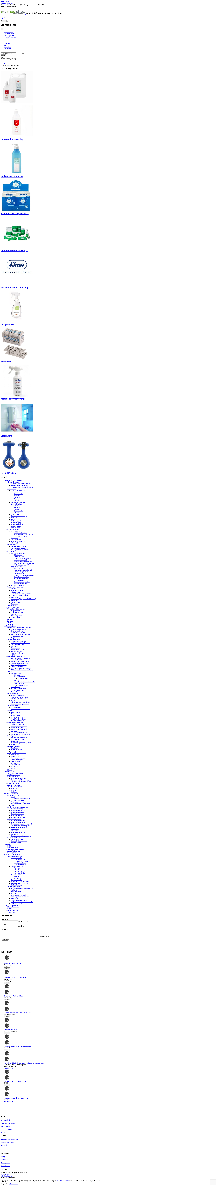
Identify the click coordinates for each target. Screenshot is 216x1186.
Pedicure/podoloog (13, 746)
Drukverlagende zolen (18, 758)
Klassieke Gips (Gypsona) (19, 729)
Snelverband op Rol (17, 666)
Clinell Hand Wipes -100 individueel (15, 977)
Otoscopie (10, 551)
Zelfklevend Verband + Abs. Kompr (22, 670)
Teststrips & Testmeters (15, 587)
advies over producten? (8, 1142)
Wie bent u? (4, 1160)
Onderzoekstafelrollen (18, 839)
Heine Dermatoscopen (21, 578)
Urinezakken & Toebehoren (19, 883)
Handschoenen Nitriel (17, 812)
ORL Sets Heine (19, 573)
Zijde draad (14, 741)
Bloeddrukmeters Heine (21, 577)
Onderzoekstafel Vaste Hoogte (21, 782)
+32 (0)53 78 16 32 (7, 1)
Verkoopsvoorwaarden (8, 1123)
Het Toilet (14, 893)
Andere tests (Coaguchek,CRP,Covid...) (23, 599)
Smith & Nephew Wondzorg (19, 697)
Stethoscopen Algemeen (18, 548)
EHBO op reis (11, 853)
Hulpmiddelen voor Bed (18, 895)
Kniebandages (15, 765)
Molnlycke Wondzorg (17, 695)
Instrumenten (11, 489)
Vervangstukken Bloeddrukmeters (22, 487)
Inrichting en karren (13, 775)
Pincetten (17, 499)
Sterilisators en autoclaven (15, 773)
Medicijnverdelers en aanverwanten (22, 902)
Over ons (7, 43)
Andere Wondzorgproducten (20, 704)
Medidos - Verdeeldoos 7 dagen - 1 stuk (16, 1098)
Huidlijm (13, 744)
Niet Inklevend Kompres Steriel (20, 634)
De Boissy (14, 788)
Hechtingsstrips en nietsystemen (21, 743)
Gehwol (13, 751)
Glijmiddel (14, 714)
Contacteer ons (9, 35)
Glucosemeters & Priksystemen (21, 594)
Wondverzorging (12, 693)
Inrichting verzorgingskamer (20, 897)
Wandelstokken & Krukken (19, 900)
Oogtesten (14, 604)
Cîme (12, 805)
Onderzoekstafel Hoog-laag (20, 780)
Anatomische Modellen (14, 785)
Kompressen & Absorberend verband (19, 627)
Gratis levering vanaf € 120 (9, 1139)
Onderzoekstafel (12, 776)
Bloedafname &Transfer (18, 778)
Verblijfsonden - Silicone (18, 719)
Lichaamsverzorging (13, 795)
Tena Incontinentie (17, 866)
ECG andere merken (20, 536)
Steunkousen (15, 756)
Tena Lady (17, 868)
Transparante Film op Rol (18, 665)
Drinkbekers (15, 898)
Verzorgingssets (12, 705)
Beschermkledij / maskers (19, 817)
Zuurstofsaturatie (13, 607)
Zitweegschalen (16, 617)
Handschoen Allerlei (17, 815)
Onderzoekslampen (13, 783)
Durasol (13, 790)
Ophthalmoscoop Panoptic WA (24, 563)
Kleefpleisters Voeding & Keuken (21, 668)
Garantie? (4, 1145)
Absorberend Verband (18, 633)
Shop (5, 45)
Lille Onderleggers (20, 864)
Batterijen (10, 624)
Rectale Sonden (16, 715)
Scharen (16, 492)
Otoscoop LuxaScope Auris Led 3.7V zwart (17, 1046)
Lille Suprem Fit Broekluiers (22, 861)
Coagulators (15, 514)
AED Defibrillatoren (13, 851)
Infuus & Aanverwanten (18, 688)
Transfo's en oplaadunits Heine (24, 575)
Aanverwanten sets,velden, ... (20, 709)
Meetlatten (14, 614)
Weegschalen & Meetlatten (16, 609)
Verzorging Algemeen (18, 802)
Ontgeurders (15, 829)
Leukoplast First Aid (17, 660)
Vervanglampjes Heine (21, 583)
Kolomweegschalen (17, 612)
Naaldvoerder (18, 494)
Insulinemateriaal (19, 677)
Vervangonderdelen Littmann (20, 550)
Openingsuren (5, 1163)
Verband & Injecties (10, 626)
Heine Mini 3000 (19, 580)
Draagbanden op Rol (17, 649)
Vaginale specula (16, 521)
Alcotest (13, 589)
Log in (3, 18)
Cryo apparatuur (16, 526)
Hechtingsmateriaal (13, 736)
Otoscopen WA (19, 556)
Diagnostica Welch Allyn (18, 553)
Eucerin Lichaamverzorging (22, 798)
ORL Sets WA (18, 555)
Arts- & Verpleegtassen (15, 787)
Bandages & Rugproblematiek (16, 753)
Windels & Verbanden (14, 639)
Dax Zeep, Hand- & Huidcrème (20, 804)
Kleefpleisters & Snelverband (16, 656)
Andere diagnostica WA (21, 565)
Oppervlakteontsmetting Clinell (21, 826)
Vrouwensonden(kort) (18, 721)
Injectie (9, 671)
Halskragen (14, 763)
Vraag (5, 929)
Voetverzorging (16, 523)
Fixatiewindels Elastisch (18, 641)
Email (4, 924)
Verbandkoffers (12, 848)
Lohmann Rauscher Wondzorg (20, 702)
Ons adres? (4, 1132)
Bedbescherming (16, 885)
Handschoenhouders (17, 814)
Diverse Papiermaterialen (19, 841)
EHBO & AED (8, 844)
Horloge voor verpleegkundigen (21, 836)
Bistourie (14, 517)
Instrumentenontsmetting (19, 827)
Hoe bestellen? (8, 32)
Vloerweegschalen (17, 616)
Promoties (7, 47)
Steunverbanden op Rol (18, 653)
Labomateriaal (15, 592)
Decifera (13, 700)
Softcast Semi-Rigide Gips (19, 732)
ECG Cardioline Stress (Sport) (23, 534)
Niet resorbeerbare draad (19, 737)
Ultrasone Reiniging (17, 524)
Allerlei (13, 519)
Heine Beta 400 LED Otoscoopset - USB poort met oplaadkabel (24, 1063)
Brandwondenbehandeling (15, 849)
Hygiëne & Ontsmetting (11, 793)
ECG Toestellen (15, 531)
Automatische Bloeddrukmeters (21, 484)
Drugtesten (14, 597)
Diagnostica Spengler (17, 585)
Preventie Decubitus (17, 892)
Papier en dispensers (14, 837)
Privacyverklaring (6, 1129)
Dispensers (14, 834)
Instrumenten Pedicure (18, 749)
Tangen (16, 501)
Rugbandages (15, 754)
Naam (5, 919)
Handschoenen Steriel (18, 810)
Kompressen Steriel (17, 631)
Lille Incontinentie (16, 858)
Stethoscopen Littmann (18, 546)
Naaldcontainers (19, 683)
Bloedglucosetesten (17, 590)
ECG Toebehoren (16, 539)
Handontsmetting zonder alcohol (21, 824)
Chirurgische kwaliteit (18, 490)
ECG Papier (14, 538)
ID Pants (16, 876)
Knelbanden (14, 692)
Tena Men (17, 870)
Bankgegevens (5, 1126)
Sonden (9, 710)
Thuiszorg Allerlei (16, 903)
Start (5, 63)
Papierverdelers (16, 842)
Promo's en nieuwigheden (12, 905)
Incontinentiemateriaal (14, 856)
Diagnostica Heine (16, 567)
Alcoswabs (14, 831)
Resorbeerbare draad (17, 739)
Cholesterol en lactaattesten (20, 595)
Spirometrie (14, 543)
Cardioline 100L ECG (10, 1029)
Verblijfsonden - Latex (18, 717)
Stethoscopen (11, 545)
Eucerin (13, 797)
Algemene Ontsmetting (18, 832)
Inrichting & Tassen (10, 771)
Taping (13, 655)
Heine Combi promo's (21, 572)
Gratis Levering (9, 33)
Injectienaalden (19, 675)
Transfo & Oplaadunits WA (22, 558)
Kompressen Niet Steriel (18, 629)
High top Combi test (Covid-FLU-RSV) (16, 1081)
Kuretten (17, 495)
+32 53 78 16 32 (6, 1174)
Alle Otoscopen (19, 568)
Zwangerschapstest (17, 602)
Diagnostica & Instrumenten (13, 480)
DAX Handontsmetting (18, 820)
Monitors (10, 619)
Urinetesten (14, 600)
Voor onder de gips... (17, 727)
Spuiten (16, 680)
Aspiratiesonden (16, 712)
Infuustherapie (19, 690)
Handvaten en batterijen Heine (23, 570)
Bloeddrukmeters (13, 482)
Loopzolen (14, 731)
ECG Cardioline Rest (20, 533)
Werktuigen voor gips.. (18, 724)
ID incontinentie (16, 875)
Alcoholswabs (15, 687)
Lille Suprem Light (19, 859)
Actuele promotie (12, 910)
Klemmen (17, 497)
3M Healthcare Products (18, 699)
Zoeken (3, 55)
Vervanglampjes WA (20, 560)
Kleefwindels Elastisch (18, 644)
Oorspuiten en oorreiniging (19, 516)
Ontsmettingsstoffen (14, 819)
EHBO (9, 846)
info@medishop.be (7, 3)
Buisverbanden (15, 648)
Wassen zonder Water (18, 800)
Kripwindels (14, 646)
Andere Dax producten (18, 822)
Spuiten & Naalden (16, 673)
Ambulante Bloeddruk (18, 541)
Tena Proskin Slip (19, 873)
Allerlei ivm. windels (17, 651)
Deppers (13, 638)
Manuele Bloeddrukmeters (19, 485)
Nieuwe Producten (10, 37)
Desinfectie (14, 748)
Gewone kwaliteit (16, 504)
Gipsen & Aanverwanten (15, 722)
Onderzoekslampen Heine (22, 582)
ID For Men (17, 878)
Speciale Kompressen (17, 636)
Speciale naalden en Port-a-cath (24, 682)
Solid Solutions (13, 1184)
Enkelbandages (15, 761)
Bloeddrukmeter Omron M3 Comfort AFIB (17, 1013)
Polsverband (15, 766)
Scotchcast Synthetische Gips (20, 734)
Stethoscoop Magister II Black (13, 996)
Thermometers (12, 605)
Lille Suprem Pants (20, 863)
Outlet (6, 39)
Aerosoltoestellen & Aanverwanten (22, 888)
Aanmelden (7, 48)
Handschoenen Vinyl (17, 809)
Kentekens (14, 792)
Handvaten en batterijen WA (23, 561)
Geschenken (11, 912)
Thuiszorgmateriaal (13, 886)
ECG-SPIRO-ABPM (13, 529)
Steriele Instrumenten (18, 502)
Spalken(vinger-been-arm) (19, 726)
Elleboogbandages (17, 760)
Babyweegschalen (16, 611)
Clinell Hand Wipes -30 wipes (13, 963)
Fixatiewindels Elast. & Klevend (20, 643)
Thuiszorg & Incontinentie (12, 854)
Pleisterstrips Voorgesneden (20, 661)
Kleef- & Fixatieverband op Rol (20, 658)
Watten (9, 770)
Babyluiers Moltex (16, 880)
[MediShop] (13, 13)
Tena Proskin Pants (20, 871)
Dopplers (10, 621)
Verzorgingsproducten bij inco (20, 881)
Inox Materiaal (15, 528)
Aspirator (14, 890)
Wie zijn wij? (4, 1157)
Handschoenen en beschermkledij (18, 807)
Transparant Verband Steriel (20, 663)
